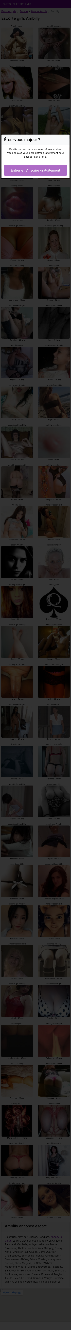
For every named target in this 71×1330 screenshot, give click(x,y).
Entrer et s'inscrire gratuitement (35, 170)
